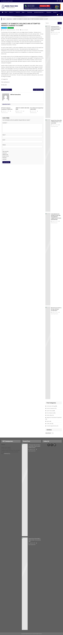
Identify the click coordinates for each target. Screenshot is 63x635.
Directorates (29, 12)
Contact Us (18, 12)
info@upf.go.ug (7, 453)
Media (23, 12)
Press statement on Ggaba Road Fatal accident (36, 108)
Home (6, 12)
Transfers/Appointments (51, 425)
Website (4, 144)
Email (3, 139)
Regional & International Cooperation (54, 417)
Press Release (10, 27)
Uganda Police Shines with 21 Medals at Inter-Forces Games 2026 (56, 122)
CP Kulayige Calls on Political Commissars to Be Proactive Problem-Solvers (56, 28)
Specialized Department (39, 12)
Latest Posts (4, 27)
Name (4, 134)
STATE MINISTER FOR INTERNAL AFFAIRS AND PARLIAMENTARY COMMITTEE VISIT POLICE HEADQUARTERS (56, 217)
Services (55, 12)
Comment (4, 122)
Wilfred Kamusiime (12, 29)
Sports (48, 421)
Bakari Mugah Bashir (54, 126)
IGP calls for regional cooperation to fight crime (6, 108)
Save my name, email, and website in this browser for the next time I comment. (5, 155)
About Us (11, 12)
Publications (49, 12)
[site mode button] (58, 14)
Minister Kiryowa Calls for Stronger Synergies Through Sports (56, 309)
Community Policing (51, 406)
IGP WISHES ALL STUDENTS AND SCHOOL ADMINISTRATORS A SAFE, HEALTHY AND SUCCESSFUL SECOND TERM (7, 89)
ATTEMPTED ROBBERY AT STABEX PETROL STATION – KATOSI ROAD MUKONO (39, 89)
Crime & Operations (51, 408)
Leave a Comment (24, 29)
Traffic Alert (49, 423)
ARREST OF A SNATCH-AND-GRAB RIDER (22, 108)
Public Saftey (49, 415)
